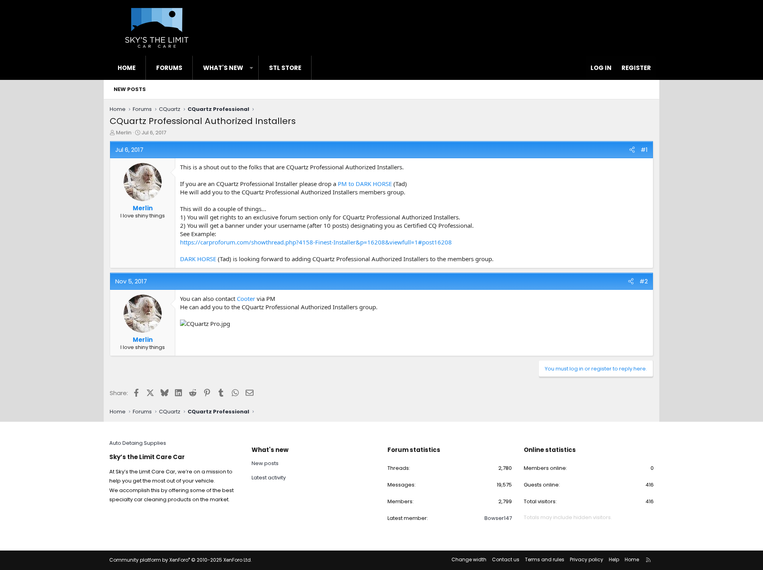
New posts (130, 89)
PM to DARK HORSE (365, 184)
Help (614, 559)
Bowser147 (498, 518)
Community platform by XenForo (180, 559)
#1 (644, 149)
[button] (251, 68)
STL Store (285, 68)
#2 (643, 281)
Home (127, 68)
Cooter (246, 298)
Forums (169, 68)
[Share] (632, 149)
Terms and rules (544, 559)
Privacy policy (586, 559)
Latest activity (269, 477)
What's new (223, 68)
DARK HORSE (198, 259)
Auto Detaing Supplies (137, 443)
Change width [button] (468, 559)
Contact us (505, 559)
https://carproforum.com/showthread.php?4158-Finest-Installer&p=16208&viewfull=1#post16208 (316, 242)
